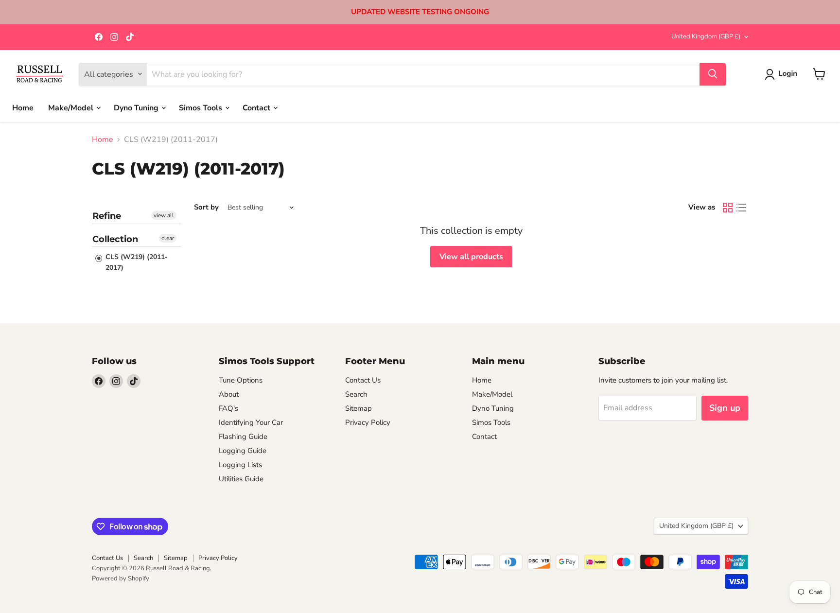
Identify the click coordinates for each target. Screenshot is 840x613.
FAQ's (228, 408)
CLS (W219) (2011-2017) (136, 262)
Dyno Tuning (137, 107)
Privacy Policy (367, 422)
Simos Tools (201, 107)
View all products (471, 256)
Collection (115, 239)
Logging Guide (242, 450)
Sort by (206, 207)
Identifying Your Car (251, 422)
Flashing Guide (243, 436)
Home (23, 107)
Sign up (724, 408)
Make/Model (71, 107)
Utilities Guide (241, 479)
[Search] (713, 74)
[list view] (741, 207)
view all (164, 215)
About (229, 394)
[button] (783, 74)
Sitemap (358, 408)
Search (356, 394)
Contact (257, 107)
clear (167, 238)
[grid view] (728, 207)
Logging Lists (240, 465)
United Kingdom (705, 36)
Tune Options (240, 380)
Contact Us (363, 380)
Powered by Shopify (120, 578)
